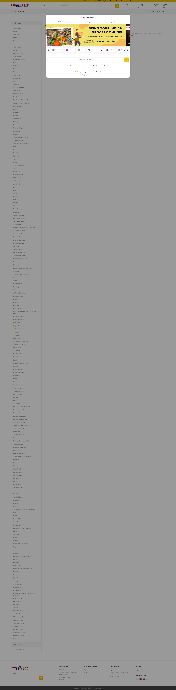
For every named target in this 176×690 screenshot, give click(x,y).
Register (77, 72)
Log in (99, 72)
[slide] (128, 50)
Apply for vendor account (93, 75)
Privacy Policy (80, 75)
